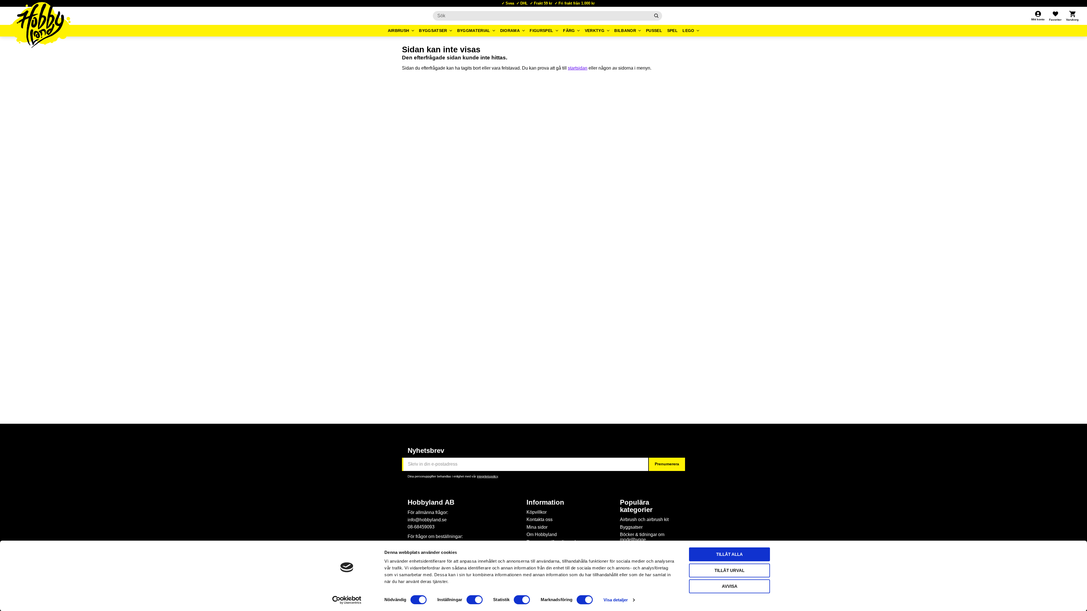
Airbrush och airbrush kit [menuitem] (644, 519)
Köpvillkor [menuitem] (537, 512)
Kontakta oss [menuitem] (540, 519)
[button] (1055, 16)
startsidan (577, 68)
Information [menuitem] (545, 502)
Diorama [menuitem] (510, 30)
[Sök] (656, 16)
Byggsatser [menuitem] (433, 30)
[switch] (475, 599)
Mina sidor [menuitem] (537, 527)
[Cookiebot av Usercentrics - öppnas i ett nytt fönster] (347, 600)
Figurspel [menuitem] (541, 30)
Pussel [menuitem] (654, 30)
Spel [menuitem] (672, 30)
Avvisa (729, 586)
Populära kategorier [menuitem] (636, 506)
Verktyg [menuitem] (594, 30)
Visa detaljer (616, 599)
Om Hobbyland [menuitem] (542, 534)
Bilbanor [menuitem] (625, 30)
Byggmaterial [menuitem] (473, 30)
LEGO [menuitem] (688, 30)
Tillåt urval (729, 570)
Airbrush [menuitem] (398, 30)
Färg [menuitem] (569, 30)
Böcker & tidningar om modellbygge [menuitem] (642, 537)
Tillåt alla (729, 554)
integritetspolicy (487, 476)
